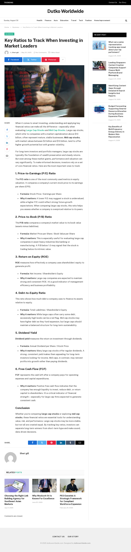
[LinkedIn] (7, 142)
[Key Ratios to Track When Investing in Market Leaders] (44, 91)
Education (64, 20)
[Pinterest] (7, 149)
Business (9, 34)
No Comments (41, 52)
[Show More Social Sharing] (62, 59)
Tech (81, 20)
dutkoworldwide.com (82, 543)
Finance (48, 20)
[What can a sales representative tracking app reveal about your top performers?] (99, 45)
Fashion (88, 20)
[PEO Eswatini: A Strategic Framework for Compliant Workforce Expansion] (72, 485)
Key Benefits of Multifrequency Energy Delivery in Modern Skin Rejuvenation (116, 132)
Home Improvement (102, 20)
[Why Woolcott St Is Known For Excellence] (44, 485)
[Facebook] (7, 129)
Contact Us (113, 2)
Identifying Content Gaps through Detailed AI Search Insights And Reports (117, 91)
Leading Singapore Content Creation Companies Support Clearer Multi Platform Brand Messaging (42, 2)
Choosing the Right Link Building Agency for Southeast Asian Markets (16, 500)
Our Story (122, 2)
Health (39, 20)
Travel (73, 20)
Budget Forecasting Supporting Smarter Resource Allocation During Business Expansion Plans (117, 111)
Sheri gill (15, 52)
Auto (56, 20)
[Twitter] (7, 136)
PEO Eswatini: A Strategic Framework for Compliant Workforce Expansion (71, 500)
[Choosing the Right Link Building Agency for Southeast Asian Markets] (16, 485)
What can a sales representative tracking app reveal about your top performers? (117, 47)
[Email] (7, 155)
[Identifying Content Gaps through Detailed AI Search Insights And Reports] (99, 88)
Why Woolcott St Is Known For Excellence (43, 497)
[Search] (126, 20)
